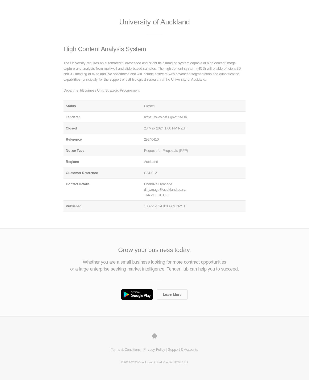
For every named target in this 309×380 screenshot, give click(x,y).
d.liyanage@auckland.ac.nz (165, 189)
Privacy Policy (154, 349)
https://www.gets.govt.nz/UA (165, 117)
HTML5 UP (181, 362)
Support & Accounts (183, 349)
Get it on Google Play (137, 294)
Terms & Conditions (125, 349)
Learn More (172, 294)
